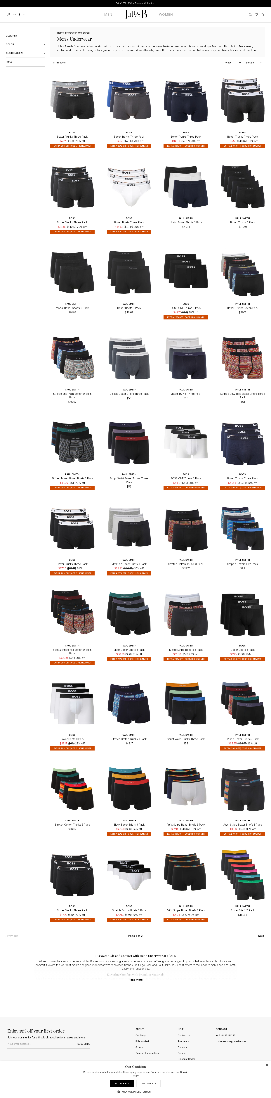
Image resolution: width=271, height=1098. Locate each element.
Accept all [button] (121, 1083)
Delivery (182, 1047)
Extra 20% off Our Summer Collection (135, 3)
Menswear (71, 32)
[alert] (135, 1079)
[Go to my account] (9, 14)
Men (108, 14)
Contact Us (184, 1035)
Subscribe (83, 1043)
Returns (182, 1053)
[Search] (250, 14)
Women (166, 14)
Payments (183, 1041)
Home (60, 32)
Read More (135, 979)
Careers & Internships (147, 1053)
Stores (139, 1047)
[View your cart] (262, 14)
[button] (135, 1092)
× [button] (266, 1065)
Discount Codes (186, 1059)
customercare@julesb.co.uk (231, 1041)
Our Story (141, 1035)
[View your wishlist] (256, 14)
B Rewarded (142, 1041)
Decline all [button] (148, 1083)
